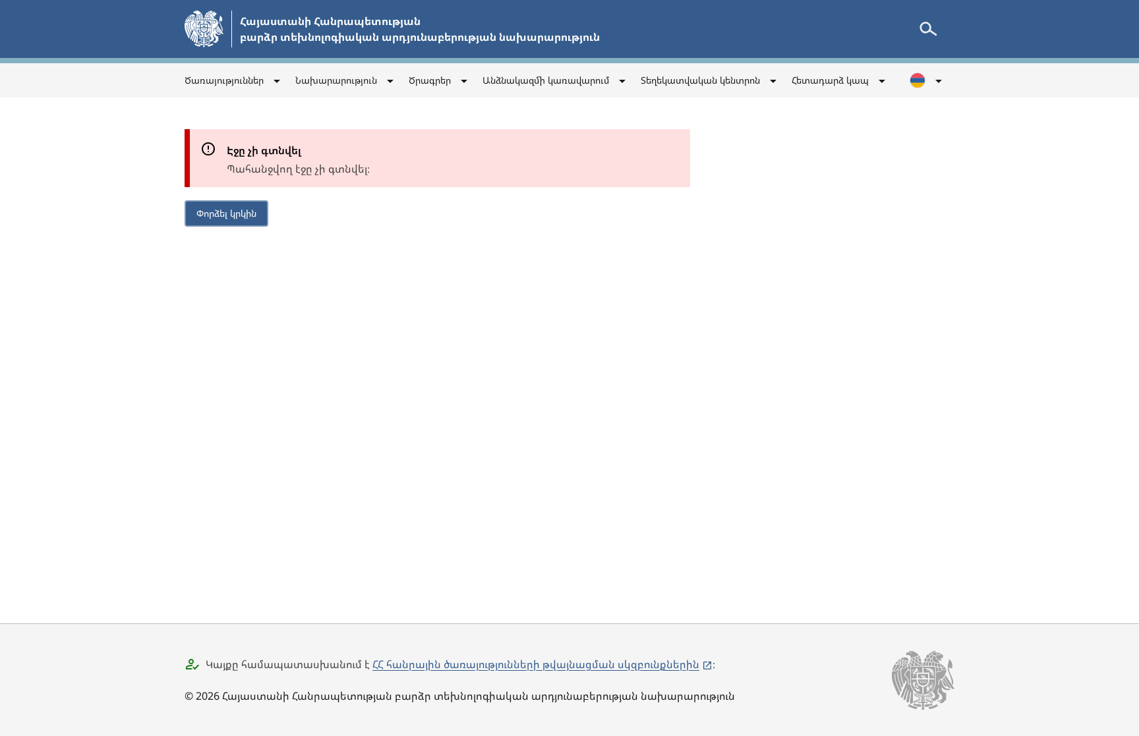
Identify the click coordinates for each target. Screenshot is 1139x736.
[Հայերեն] (926, 80)
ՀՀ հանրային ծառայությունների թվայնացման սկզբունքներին (535, 664)
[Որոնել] (928, 29)
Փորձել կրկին (226, 213)
